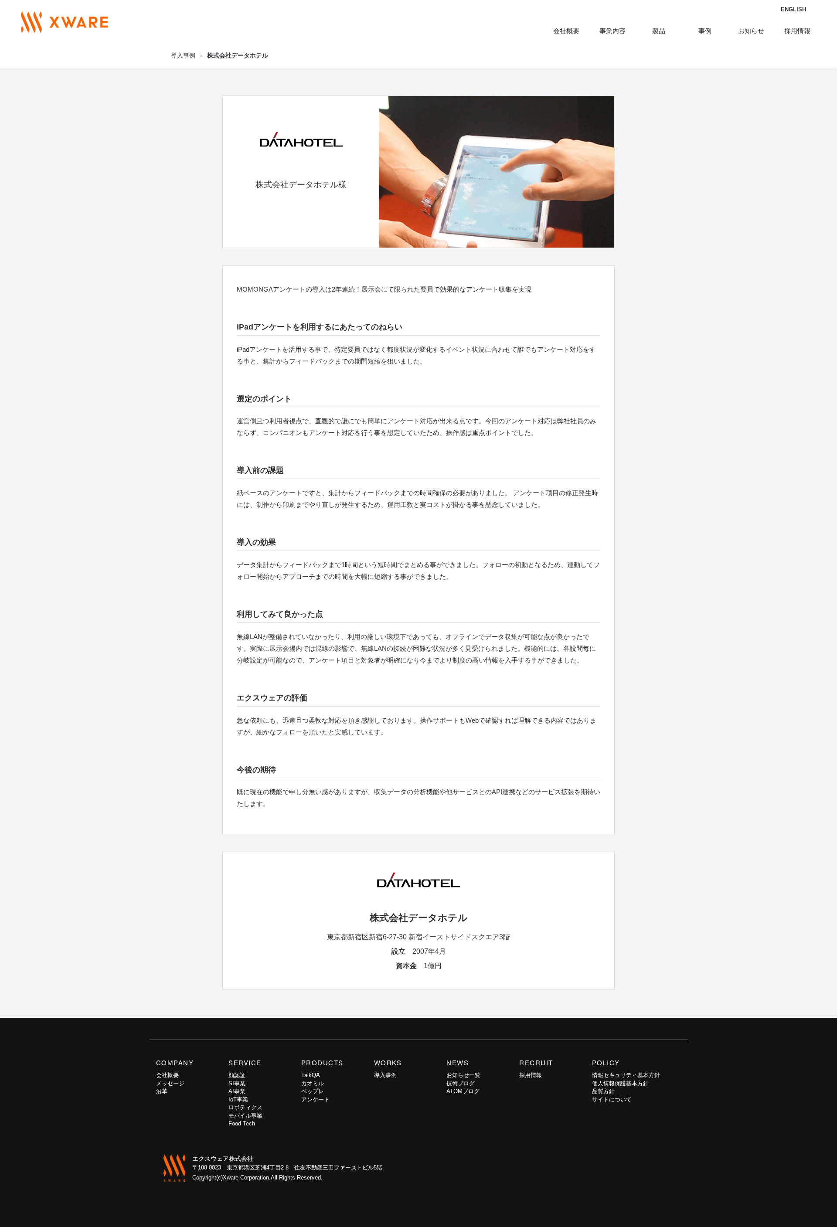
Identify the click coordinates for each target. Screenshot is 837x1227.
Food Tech (241, 1123)
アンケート (315, 1099)
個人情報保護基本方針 (620, 1083)
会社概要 (167, 1075)
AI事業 (236, 1091)
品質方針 (603, 1091)
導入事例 (183, 55)
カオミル (312, 1083)
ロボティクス (245, 1107)
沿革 (161, 1091)
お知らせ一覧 (463, 1075)
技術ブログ (460, 1083)
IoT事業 (238, 1099)
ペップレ (312, 1091)
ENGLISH (793, 9)
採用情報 (797, 30)
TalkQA (310, 1075)
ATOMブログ (463, 1091)
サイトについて (612, 1099)
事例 (704, 30)
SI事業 (236, 1083)
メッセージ (170, 1083)
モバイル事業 (245, 1115)
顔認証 (236, 1075)
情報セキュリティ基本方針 (626, 1075)
